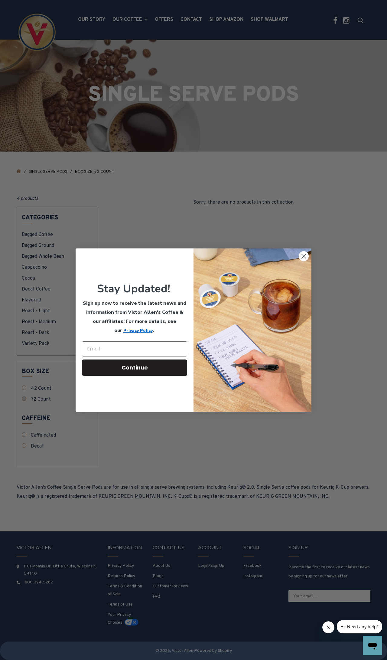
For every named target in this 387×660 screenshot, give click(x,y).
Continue (135, 367)
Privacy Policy (138, 330)
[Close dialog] (303, 256)
